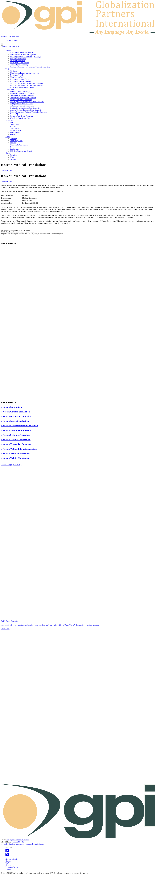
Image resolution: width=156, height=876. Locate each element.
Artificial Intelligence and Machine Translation (27, 83)
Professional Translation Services (22, 52)
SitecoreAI (14, 114)
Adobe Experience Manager (20, 91)
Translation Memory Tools (19, 79)
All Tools (13, 71)
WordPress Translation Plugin (20, 118)
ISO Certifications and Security (21, 151)
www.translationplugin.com (34, 844)
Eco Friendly (14, 149)
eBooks (13, 126)
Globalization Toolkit (17, 77)
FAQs (12, 157)
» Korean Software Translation (15, 435)
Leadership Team (16, 141)
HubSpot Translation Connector (21, 104)
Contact (8, 153)
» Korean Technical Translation (15, 439)
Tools (7, 69)
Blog (12, 122)
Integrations (9, 89)
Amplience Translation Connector (22, 94)
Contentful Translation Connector (22, 96)
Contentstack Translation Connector (23, 98)
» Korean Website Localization (15, 453)
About (7, 137)
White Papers (15, 132)
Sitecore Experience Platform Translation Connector (29, 112)
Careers (13, 159)
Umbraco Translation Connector (21, 116)
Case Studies (14, 124)
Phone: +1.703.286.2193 (10, 36)
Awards (13, 143)
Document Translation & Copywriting (23, 55)
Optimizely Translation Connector (22, 106)
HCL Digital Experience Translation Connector (27, 102)
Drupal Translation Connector (21, 100)
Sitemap (8, 869)
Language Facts (15, 130)
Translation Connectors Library (21, 81)
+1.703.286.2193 (18, 842)
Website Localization (17, 61)
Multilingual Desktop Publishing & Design (25, 57)
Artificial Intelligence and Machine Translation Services (30, 67)
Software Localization (18, 59)
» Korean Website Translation (15, 458)
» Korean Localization (11, 407)
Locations (13, 155)
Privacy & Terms (11, 867)
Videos (12, 135)
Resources (9, 120)
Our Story (13, 139)
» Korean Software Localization (16, 430)
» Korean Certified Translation (15, 412)
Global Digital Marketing (19, 65)
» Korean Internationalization (15, 421)
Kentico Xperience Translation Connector (25, 108)
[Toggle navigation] (2, 44)
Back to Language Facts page (11, 465)
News (12, 147)
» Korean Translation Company (16, 444)
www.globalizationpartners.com (12, 844)
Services (8, 50)
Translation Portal (16, 75)
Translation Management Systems (22, 87)
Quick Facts (14, 128)
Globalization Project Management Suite (24, 73)
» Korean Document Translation (16, 416)
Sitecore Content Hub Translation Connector (26, 110)
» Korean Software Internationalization (19, 425)
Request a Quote (11, 40)
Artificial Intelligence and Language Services (26, 85)
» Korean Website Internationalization (19, 449)
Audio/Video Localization (19, 63)
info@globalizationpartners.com (17, 840)
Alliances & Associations (19, 145)
